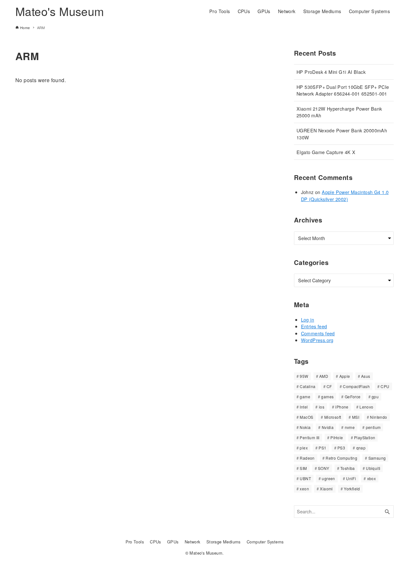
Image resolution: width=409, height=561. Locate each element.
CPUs (155, 542)
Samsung (377, 458)
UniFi (351, 478)
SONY (323, 468)
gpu (375, 396)
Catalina (307, 386)
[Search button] (387, 511)
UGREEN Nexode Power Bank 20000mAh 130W (342, 134)
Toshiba (347, 468)
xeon (304, 488)
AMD (323, 376)
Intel (304, 406)
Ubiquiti (373, 468)
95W (304, 376)
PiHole (336, 437)
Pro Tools (135, 542)
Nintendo (378, 417)
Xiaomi (326, 488)
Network (192, 542)
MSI (355, 417)
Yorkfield (352, 488)
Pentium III (309, 437)
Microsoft (332, 417)
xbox (371, 478)
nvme (350, 427)
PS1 (322, 447)
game (305, 396)
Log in (307, 319)
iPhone (341, 406)
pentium (373, 427)
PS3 (341, 447)
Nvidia (328, 427)
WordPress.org (317, 340)
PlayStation (364, 437)
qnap (361, 447)
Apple (344, 376)
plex (304, 447)
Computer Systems (265, 542)
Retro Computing (341, 458)
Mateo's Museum (59, 11)
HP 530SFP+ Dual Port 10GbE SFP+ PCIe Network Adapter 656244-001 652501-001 (343, 90)
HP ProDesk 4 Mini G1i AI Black (331, 71)
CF (329, 386)
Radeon (307, 458)
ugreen (328, 478)
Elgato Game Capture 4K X (326, 152)
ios (321, 406)
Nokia (305, 427)
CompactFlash (356, 386)
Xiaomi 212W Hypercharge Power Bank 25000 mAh (339, 112)
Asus (365, 376)
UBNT (305, 478)
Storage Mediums (223, 542)
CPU (385, 386)
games (327, 396)
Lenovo (366, 406)
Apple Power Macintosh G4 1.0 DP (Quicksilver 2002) (345, 195)
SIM (303, 468)
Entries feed (314, 326)
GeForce (353, 396)
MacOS (306, 417)
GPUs (173, 542)
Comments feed (318, 333)
